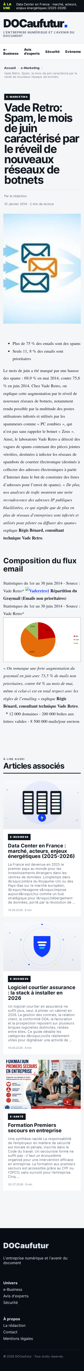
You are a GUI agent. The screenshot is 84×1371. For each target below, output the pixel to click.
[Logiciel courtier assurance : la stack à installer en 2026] (41, 946)
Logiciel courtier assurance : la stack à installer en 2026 (41, 992)
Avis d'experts (32, 51)
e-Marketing (30, 68)
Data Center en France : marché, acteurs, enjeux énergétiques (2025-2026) (46, 6)
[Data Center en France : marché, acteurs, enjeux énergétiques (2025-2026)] (41, 804)
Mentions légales (18, 1338)
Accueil (10, 68)
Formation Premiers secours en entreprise (35, 1127)
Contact (10, 1332)
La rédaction (14, 1325)
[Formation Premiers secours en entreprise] (41, 1084)
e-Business (10, 51)
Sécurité (52, 52)
